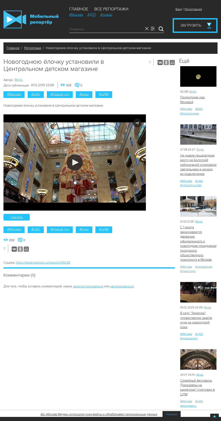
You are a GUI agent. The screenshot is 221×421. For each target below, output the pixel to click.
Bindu (19, 80)
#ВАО (199, 109)
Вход (178, 9)
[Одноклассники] (166, 62)
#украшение (203, 267)
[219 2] (198, 206)
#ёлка (84, 94)
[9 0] (198, 76)
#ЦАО (35, 94)
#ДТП (91, 15)
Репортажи (32, 48)
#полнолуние (189, 113)
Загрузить (190, 25)
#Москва (76, 15)
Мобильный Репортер (30, 19)
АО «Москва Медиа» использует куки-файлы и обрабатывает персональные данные (99, 414)
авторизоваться (122, 286)
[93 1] (198, 359)
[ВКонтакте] (160, 62)
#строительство (191, 185)
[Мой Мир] (172, 62)
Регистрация (193, 9)
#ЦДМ (104, 94)
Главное (78, 9)
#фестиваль (188, 406)
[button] (75, 162)
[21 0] (198, 134)
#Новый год (60, 94)
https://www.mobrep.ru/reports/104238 (43, 262)
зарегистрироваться (88, 286)
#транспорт (188, 271)
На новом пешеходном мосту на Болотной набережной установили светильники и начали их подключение (198, 165)
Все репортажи (111, 9)
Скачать (17, 217)
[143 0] (198, 292)
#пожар (106, 15)
